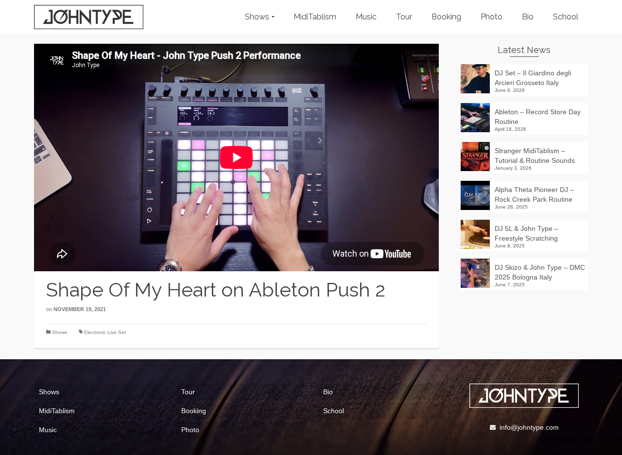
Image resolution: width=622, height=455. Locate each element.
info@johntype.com (529, 427)
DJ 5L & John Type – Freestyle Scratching (526, 233)
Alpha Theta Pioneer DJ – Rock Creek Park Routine (534, 194)
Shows (59, 332)
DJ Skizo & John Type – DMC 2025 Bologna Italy (540, 272)
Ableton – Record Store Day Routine (538, 116)
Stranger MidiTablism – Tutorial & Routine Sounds (535, 155)
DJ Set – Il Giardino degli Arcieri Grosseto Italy (533, 78)
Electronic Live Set (105, 332)
